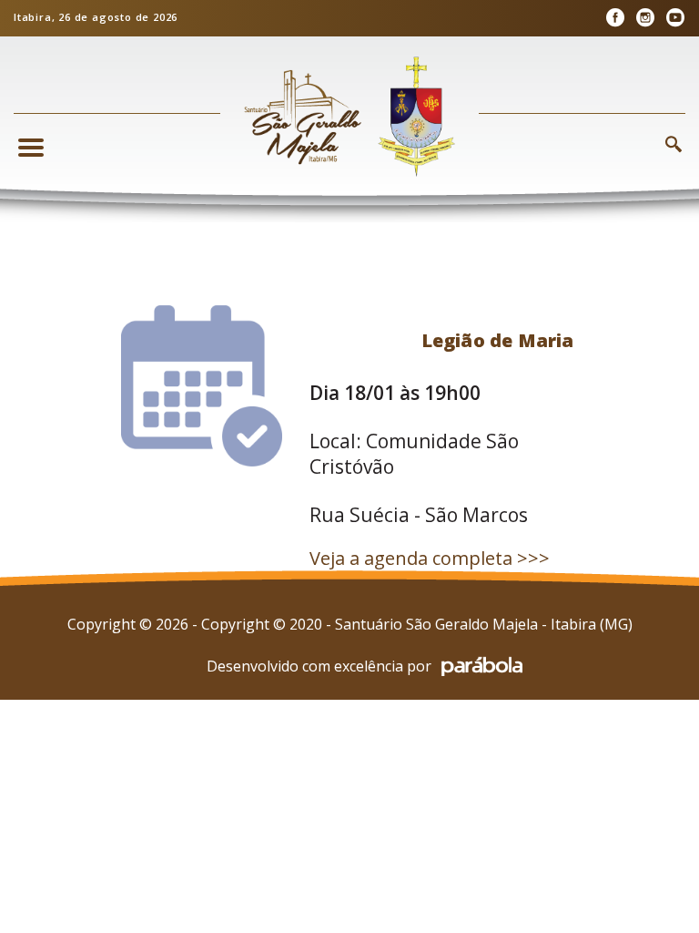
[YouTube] (674, 17)
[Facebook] (614, 17)
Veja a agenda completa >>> (429, 558)
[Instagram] (644, 17)
